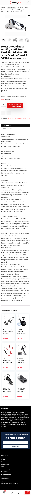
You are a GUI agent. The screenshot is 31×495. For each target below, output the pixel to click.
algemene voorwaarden (8, 481)
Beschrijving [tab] (7, 125)
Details (2, 99)
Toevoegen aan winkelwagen (15, 105)
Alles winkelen (5, 464)
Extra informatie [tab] (7, 128)
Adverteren (4, 471)
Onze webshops (6, 469)
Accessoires (11, 8)
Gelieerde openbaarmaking (9, 483)
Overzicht (4, 462)
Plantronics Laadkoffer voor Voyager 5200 (21, 390)
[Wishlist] (12, 493)
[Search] (28, 2)
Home (3, 8)
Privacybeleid (5, 478)
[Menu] (2, 2)
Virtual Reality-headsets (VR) (22, 118)
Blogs (2, 466)
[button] (29, 15)
